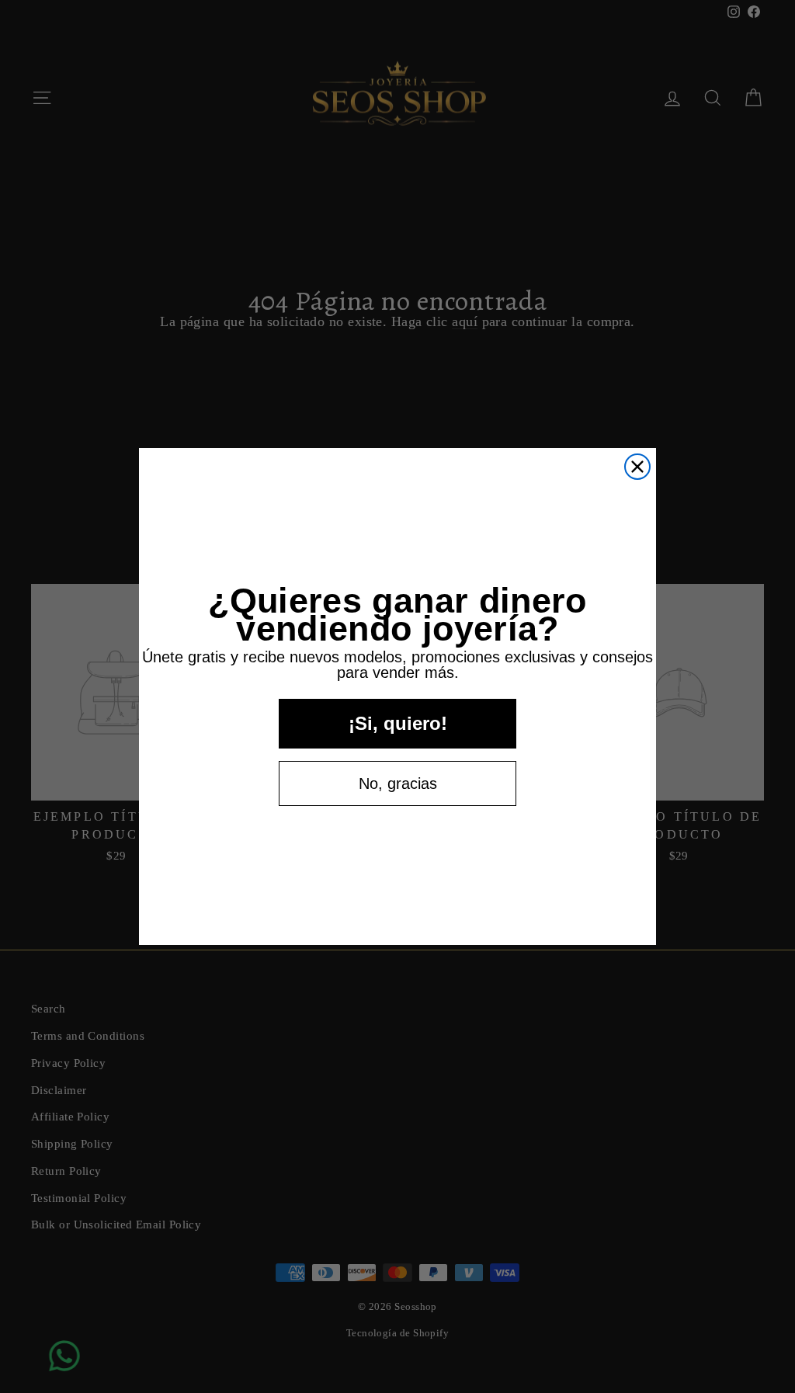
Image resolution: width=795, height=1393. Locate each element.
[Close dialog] (637, 466)
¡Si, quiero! (398, 723)
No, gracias (398, 783)
